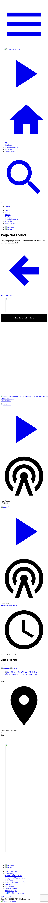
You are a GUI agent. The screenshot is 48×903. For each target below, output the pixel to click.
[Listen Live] (24, 428)
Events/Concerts (11, 147)
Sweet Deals (10, 151)
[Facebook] (9, 227)
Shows (7, 143)
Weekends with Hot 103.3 (10, 605)
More (3, 664)
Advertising (9, 149)
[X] (8, 229)
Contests (8, 145)
